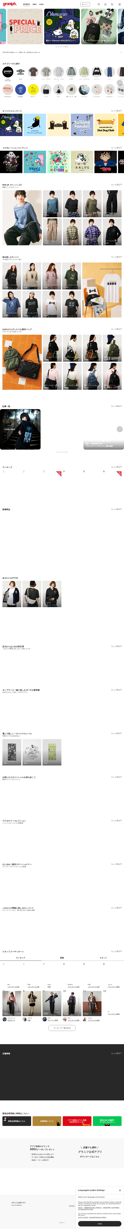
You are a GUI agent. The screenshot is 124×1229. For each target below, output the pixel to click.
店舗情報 (6, 1053)
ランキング (7, 467)
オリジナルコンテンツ (12, 111)
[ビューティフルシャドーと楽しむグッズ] (99, 43)
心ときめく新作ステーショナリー (17, 864)
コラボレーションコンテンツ (15, 148)
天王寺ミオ (11, 1020)
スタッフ (103, 958)
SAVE (100, 1224)
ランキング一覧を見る (62, 1028)
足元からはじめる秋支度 (13, 646)
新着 (62, 958)
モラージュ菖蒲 (53, 1020)
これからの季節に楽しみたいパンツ (18, 908)
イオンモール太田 (13, 987)
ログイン (85, 4)
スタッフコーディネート (13, 951)
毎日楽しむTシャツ (10, 257)
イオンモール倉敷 (114, 987)
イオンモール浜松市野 (74, 1020)
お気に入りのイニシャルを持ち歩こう (19, 777)
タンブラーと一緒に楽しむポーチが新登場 (21, 690)
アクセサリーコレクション (14, 821)
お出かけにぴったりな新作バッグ (17, 329)
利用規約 (72, 1206)
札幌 (49, 987)
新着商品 (6, 509)
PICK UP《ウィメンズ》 (12, 185)
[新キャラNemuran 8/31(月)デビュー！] (62, 43)
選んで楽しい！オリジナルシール (17, 733)
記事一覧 (6, 406)
